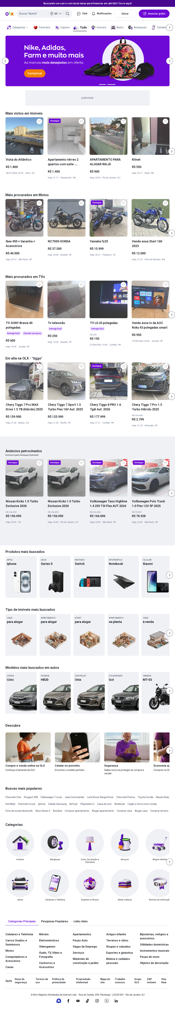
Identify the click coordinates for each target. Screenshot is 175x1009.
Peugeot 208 (31, 797)
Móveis (44, 934)
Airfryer (73, 804)
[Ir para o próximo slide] (171, 151)
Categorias (18, 27)
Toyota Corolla (145, 797)
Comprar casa (124, 810)
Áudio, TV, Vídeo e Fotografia (50, 954)
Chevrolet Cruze (26, 804)
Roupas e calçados (118, 946)
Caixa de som (104, 804)
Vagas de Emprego (85, 946)
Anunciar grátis (156, 13)
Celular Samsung (57, 804)
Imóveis (101, 27)
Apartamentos (82, 934)
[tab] (21, 921)
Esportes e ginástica (119, 952)
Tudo (83, 27)
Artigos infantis (116, 934)
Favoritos (44, 27)
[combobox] (44, 14)
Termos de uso (42, 981)
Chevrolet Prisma (125, 797)
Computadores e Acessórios (16, 959)
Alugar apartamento (103, 810)
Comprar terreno (159, 810)
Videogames (47, 946)
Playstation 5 (87, 804)
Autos (120, 27)
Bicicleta (57, 810)
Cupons (65, 27)
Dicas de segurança (21, 981)
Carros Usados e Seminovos (16, 942)
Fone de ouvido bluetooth (19, 810)
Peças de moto (149, 956)
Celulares (162, 27)
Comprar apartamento (77, 810)
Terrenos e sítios (117, 940)
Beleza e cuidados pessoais (118, 961)
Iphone (41, 804)
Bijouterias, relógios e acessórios (154, 936)
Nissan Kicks (162, 797)
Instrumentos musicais (154, 950)
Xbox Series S (42, 810)
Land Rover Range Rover (100, 797)
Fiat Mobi (10, 804)
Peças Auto (80, 940)
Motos (9, 950)
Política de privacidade (59, 981)
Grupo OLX (137, 981)
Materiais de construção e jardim (85, 961)
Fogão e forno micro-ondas (142, 804)
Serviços (78, 952)
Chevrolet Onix (13, 797)
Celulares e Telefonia (19, 934)
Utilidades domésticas (154, 944)
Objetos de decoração (154, 963)
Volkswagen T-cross (51, 797)
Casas (9, 967)
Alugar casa (141, 810)
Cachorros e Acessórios (47, 965)
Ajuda (8, 980)
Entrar (125, 13)
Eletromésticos (49, 940)
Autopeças (140, 27)
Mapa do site (105, 981)
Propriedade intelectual (83, 981)
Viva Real (163, 981)
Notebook (120, 804)
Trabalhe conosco (120, 981)
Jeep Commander (74, 797)
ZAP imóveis (151, 981)
